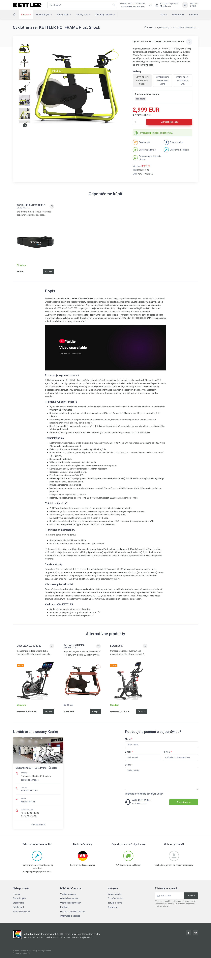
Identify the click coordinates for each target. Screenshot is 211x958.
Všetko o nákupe (68, 894)
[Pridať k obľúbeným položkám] (189, 42)
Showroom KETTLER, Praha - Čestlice (37, 767)
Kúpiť (50, 272)
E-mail (129, 752)
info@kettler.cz (28, 801)
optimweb (25, 953)
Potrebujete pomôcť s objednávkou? (156, 133)
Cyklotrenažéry (163, 27)
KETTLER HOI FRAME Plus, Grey (182, 80)
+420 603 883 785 (29, 790)
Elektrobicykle (43, 14)
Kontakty (193, 14)
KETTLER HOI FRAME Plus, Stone (162, 80)
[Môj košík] (185, 5)
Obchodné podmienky (70, 903)
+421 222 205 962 (132, 3)
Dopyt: (128, 765)
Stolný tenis (63, 14)
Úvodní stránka (115, 894)
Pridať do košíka (170, 122)
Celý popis (147, 65)
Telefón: (167, 752)
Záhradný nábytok (104, 14)
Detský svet (82, 14)
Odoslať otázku (184, 802)
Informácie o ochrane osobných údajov (144, 793)
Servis (163, 14)
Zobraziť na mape (29, 780)
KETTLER (146, 166)
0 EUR (194, 5)
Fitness (25, 14)
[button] (25, 125)
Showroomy (178, 14)
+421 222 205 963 (135, 6)
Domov (150, 27)
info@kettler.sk (86, 937)
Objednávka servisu (69, 898)
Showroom (113, 907)
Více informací (38, 824)
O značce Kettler (115, 898)
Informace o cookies (70, 916)
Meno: (128, 739)
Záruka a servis (115, 903)
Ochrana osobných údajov (72, 911)
